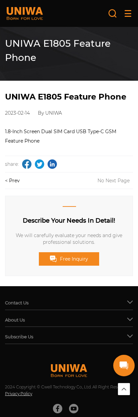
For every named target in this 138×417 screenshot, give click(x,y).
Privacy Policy (18, 393)
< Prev (12, 181)
